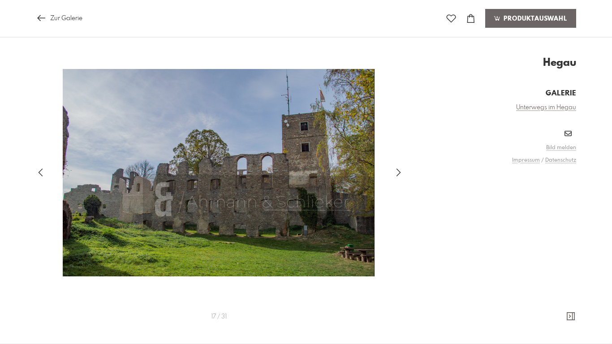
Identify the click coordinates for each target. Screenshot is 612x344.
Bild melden (561, 147)
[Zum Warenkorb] (470, 19)
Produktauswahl (534, 19)
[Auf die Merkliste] (451, 19)
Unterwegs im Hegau (546, 107)
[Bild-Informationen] (570, 317)
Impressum (526, 160)
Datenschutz (560, 160)
